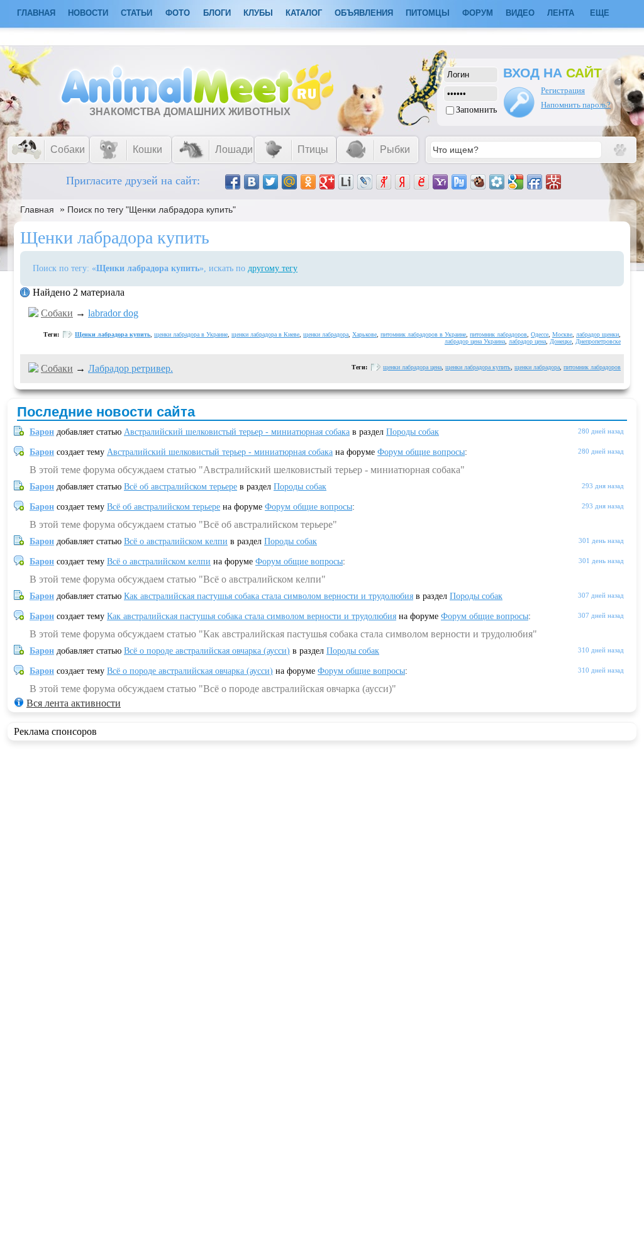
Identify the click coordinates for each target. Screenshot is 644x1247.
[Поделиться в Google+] (327, 181)
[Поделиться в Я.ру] (383, 181)
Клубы (258, 13)
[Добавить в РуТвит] (459, 181)
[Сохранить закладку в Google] (515, 181)
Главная (37, 209)
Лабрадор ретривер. (130, 368)
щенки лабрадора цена (412, 367)
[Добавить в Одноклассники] (308, 181)
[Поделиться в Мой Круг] (496, 181)
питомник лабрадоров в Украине (423, 334)
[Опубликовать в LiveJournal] (364, 181)
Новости (88, 13)
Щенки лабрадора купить (112, 334)
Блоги (217, 13)
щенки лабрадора (325, 334)
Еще (599, 13)
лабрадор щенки (597, 334)
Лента (560, 13)
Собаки (57, 313)
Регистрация (563, 90)
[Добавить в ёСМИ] (421, 181)
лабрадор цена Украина (475, 341)
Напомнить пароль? (576, 104)
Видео (520, 13)
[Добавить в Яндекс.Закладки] (402, 181)
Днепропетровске (598, 341)
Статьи (136, 13)
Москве (562, 334)
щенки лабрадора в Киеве (265, 334)
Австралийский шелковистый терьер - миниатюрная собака (237, 432)
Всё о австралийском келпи (176, 541)
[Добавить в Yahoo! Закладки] (440, 181)
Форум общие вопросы (421, 452)
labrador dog (113, 313)
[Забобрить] (478, 181)
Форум (477, 13)
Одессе (539, 334)
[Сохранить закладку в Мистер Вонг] (553, 181)
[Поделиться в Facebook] (232, 181)
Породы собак (412, 432)
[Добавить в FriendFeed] (534, 181)
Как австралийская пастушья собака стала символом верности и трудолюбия (268, 596)
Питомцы (428, 13)
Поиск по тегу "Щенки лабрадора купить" (151, 209)
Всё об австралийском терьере (180, 486)
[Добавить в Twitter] (270, 181)
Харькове (364, 334)
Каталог (304, 13)
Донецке (561, 341)
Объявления (364, 13)
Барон (42, 432)
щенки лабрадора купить (478, 367)
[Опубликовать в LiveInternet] (345, 181)
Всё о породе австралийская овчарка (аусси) (207, 651)
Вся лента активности (73, 703)
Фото (177, 13)
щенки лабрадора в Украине (191, 334)
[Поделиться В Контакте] (251, 181)
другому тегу (272, 268)
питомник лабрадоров (498, 334)
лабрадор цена (527, 341)
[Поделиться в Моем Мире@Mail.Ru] (289, 181)
